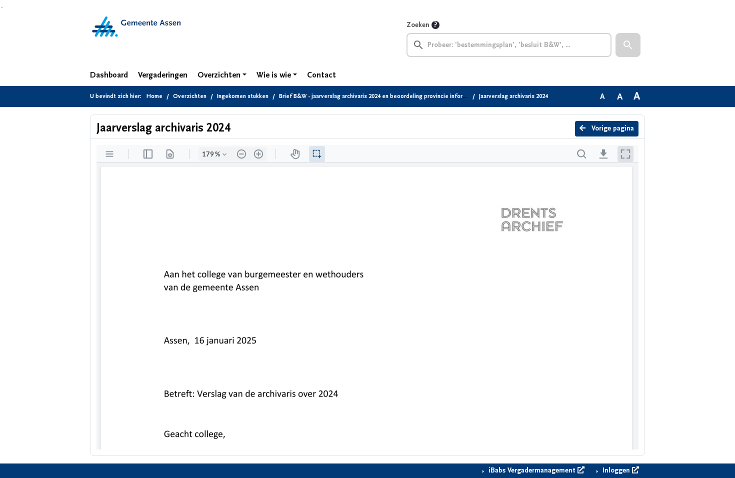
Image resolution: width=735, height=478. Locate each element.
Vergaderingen (163, 75)
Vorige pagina (612, 128)
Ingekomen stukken (242, 96)
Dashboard (109, 75)
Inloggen (616, 470)
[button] (628, 45)
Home (154, 96)
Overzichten (219, 75)
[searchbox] (509, 45)
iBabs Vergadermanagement (532, 470)
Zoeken (418, 25)
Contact (321, 75)
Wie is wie (273, 75)
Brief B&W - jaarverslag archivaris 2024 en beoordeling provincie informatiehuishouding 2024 (400, 96)
